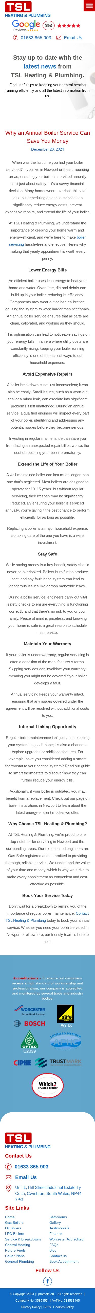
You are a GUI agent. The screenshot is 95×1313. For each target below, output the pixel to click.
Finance (55, 1234)
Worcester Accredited (66, 1239)
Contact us (58, 1256)
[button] (89, 5)
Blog (52, 1250)
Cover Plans (15, 1256)
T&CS (47, 1307)
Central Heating (17, 1245)
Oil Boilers (13, 1228)
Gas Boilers (14, 1222)
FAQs (53, 1245)
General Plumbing (19, 1261)
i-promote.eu (45, 1294)
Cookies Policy (63, 1307)
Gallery (55, 1222)
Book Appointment (64, 1261)
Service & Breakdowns (23, 1239)
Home (10, 1217)
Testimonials (59, 1228)
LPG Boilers (14, 1234)
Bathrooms (58, 1217)
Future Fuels (15, 1250)
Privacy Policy (31, 1307)
